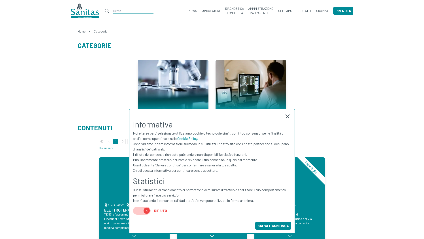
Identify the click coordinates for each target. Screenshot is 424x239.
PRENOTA (343, 11)
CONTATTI (304, 11)
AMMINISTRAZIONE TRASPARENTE (260, 11)
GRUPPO (322, 11)
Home (81, 31)
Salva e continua (273, 226)
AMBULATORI (211, 11)
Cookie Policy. (187, 138)
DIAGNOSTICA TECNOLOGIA (234, 11)
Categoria (101, 31)
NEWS (193, 11)
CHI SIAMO (285, 11)
